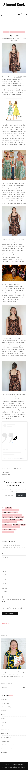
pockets (5, 519)
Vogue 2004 (17, 468)
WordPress (22, 767)
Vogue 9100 (17, 77)
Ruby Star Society (16, 519)
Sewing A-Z (5, 741)
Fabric (4, 710)
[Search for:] (12, 688)
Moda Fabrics (19, 517)
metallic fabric (8, 517)
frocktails (6, 514)
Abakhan (15, 144)
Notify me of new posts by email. (12, 608)
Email (4, 580)
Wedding (4, 752)
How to (4, 722)
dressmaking (7, 512)
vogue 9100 (12, 529)
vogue (5, 529)
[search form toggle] (26, 14)
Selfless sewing (6, 737)
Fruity (4, 714)
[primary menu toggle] (2, 15)
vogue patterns (8, 531)
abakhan (8, 507)
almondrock (7, 38)
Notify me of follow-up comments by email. (13, 600)
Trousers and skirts (7, 748)
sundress (16, 524)
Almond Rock (14, 4)
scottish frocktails (9, 522)
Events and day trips (18, 32)
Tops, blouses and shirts (8, 745)
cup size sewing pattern (11, 510)
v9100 (23, 524)
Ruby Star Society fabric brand (13, 248)
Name (4, 571)
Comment (5, 554)
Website (4, 588)
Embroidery (5, 703)
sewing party (7, 524)
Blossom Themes (7, 767)
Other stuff (5, 733)
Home (4, 718)
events (15, 512)
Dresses (6, 32)
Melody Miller (18, 246)
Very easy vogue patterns (11, 527)
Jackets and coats (7, 726)
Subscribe (21, 495)
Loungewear (5, 729)
